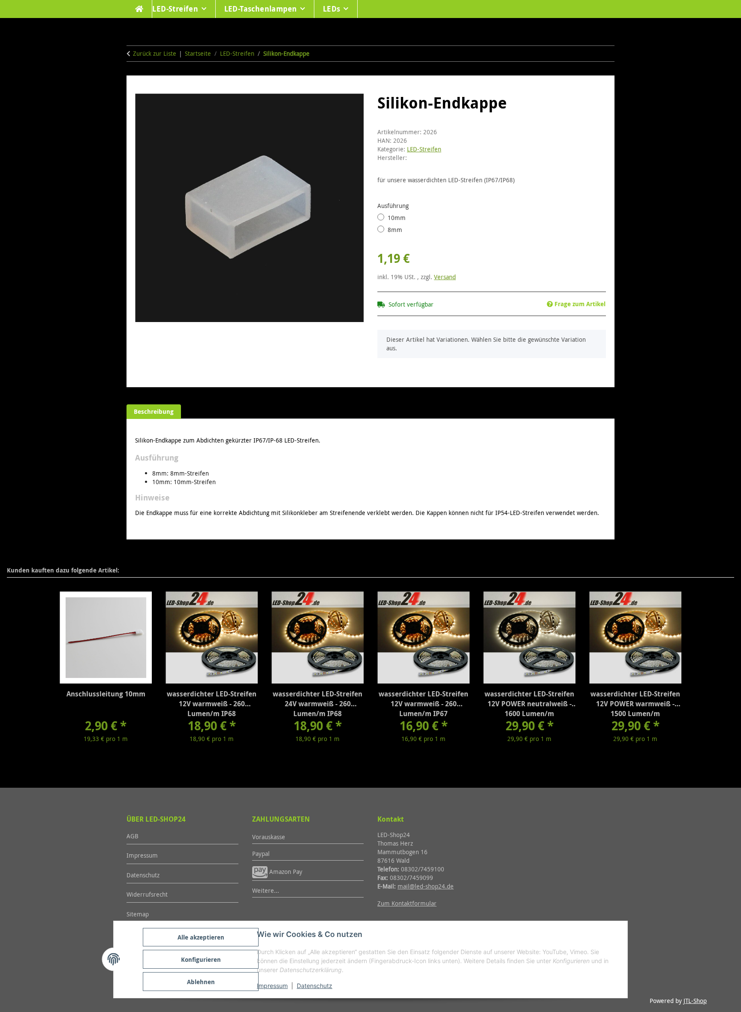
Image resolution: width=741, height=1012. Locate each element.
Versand (445, 277)
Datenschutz (314, 985)
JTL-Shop (695, 1001)
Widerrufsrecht (147, 894)
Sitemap (138, 914)
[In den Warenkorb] (142, 88)
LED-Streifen (424, 149)
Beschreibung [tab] (154, 411)
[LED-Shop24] (139, 9)
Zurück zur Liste (154, 53)
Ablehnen (201, 982)
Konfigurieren (201, 959)
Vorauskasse (268, 837)
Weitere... (265, 890)
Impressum (272, 985)
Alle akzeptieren (201, 937)
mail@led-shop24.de (426, 886)
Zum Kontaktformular (407, 903)
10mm (397, 218)
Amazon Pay (285, 871)
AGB (133, 836)
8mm (395, 230)
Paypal (261, 853)
